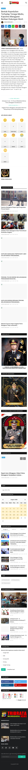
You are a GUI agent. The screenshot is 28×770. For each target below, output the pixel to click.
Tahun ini (22, 529)
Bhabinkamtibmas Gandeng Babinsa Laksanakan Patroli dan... (18, 737)
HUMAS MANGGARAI (8, 22)
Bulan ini (14, 529)
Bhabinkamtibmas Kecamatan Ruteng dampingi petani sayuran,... (18, 731)
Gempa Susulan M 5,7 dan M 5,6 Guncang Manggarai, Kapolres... (17, 566)
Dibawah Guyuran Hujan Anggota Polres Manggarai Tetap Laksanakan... (12, 324)
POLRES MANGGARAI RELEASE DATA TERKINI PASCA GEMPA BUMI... (17, 551)
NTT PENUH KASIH (6, 583)
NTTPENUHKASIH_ (15, 580)
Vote (3, 669)
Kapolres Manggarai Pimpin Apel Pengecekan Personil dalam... (13, 208)
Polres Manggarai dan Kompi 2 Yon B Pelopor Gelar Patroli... (18, 724)
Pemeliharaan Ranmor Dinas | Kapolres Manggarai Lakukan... (17, 611)
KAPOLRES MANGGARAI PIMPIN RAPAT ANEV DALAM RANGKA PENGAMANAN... (13, 254)
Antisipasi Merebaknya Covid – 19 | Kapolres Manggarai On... (18, 636)
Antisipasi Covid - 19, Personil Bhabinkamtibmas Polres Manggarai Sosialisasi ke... (14, 101)
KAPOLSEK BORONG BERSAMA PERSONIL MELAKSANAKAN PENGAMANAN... (12, 301)
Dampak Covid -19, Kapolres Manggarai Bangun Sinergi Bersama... (16, 628)
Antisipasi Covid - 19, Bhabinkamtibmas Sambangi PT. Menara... (18, 620)
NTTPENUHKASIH (5, 580)
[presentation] (21, 458)
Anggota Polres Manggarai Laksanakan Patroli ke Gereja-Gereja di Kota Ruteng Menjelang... (14, 108)
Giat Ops (3, 8)
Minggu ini (5, 529)
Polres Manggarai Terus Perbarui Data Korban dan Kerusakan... (18, 534)
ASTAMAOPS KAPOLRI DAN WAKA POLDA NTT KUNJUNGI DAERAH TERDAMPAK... (18, 542)
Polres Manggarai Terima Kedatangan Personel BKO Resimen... (16, 559)
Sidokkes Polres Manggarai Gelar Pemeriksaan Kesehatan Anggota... (13, 231)
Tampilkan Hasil (11, 669)
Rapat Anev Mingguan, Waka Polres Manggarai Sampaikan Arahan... (13, 474)
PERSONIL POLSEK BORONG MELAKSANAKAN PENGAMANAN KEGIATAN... (13, 278)
